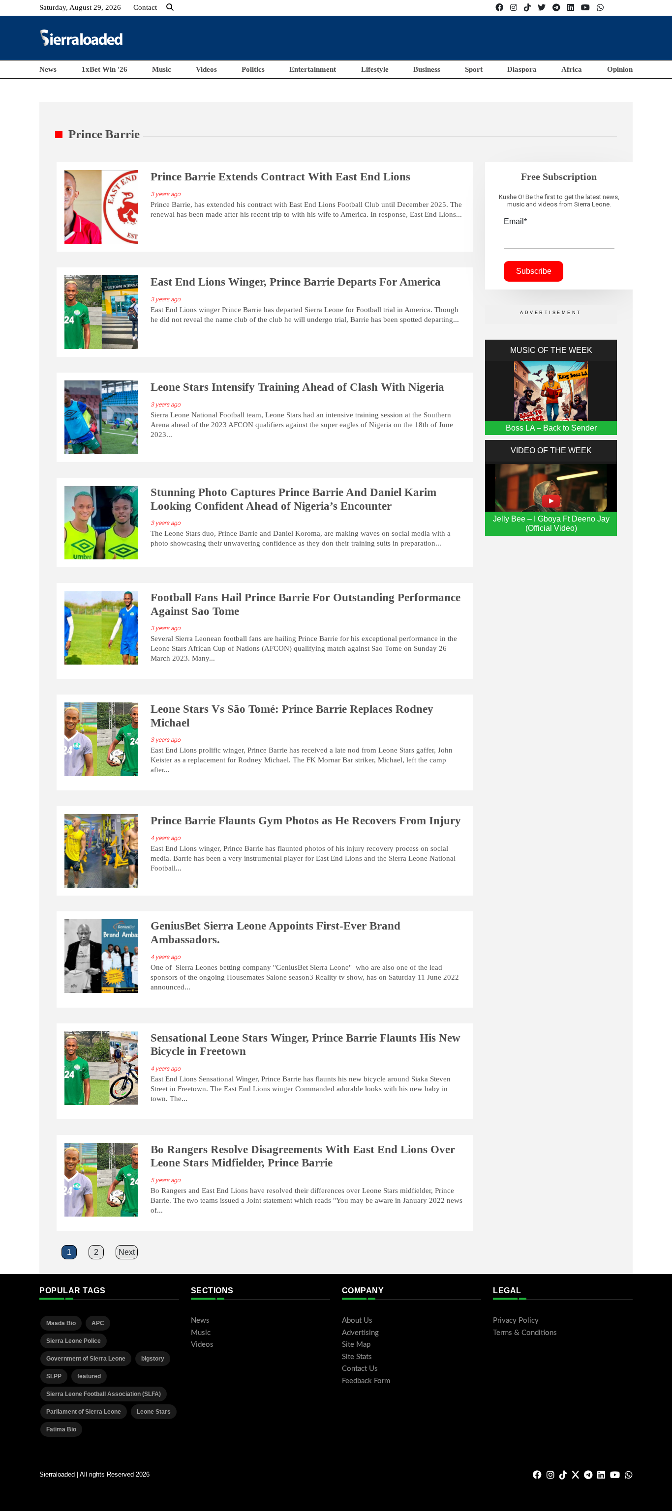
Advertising (360, 1333)
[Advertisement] (454, 37)
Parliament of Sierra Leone (83, 1411)
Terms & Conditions (525, 1333)
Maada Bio (61, 1323)
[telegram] (556, 7)
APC (98, 1323)
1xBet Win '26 (104, 69)
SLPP (53, 1376)
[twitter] (542, 7)
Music (161, 69)
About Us (357, 1320)
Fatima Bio (61, 1429)
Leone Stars (154, 1411)
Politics (253, 69)
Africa (571, 69)
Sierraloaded (57, 1474)
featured (89, 1376)
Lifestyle (375, 69)
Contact (145, 7)
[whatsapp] (600, 7)
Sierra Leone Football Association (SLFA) (103, 1394)
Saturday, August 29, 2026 (80, 7)
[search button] (170, 7)
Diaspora (522, 69)
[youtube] (585, 7)
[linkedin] (570, 7)
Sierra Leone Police (73, 1340)
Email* (515, 221)
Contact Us (360, 1368)
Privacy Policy (516, 1320)
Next (127, 1252)
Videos (206, 69)
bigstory (152, 1358)
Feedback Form (366, 1381)
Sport (474, 69)
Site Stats (357, 1357)
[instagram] (513, 7)
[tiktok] (527, 7)
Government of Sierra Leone (85, 1358)
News (48, 69)
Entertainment (312, 69)
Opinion (620, 69)
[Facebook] (499, 7)
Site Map (356, 1344)
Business (426, 69)
